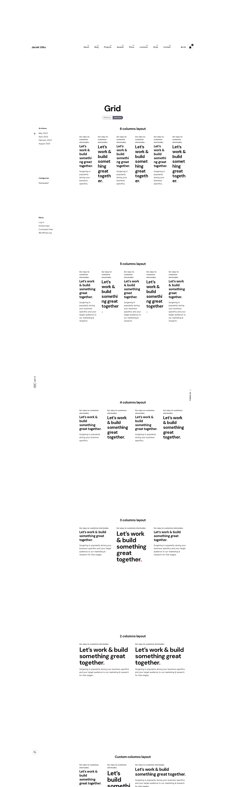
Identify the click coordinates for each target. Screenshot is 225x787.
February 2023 (45, 140)
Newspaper (44, 183)
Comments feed (46, 229)
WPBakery (107, 118)
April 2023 (43, 137)
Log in (41, 222)
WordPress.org (45, 233)
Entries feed (44, 226)
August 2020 (44, 143)
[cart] (190, 47)
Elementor (118, 118)
